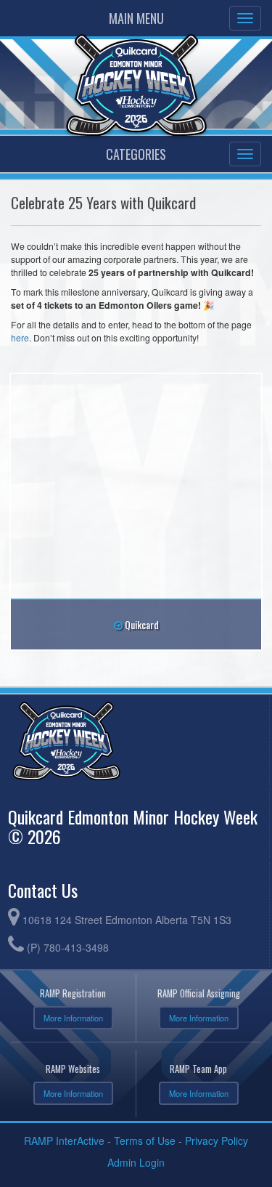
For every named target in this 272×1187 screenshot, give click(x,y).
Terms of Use (145, 1140)
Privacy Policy (216, 1140)
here (20, 337)
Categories (136, 154)
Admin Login (136, 1162)
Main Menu (136, 18)
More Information (73, 1018)
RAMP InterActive (64, 1140)
